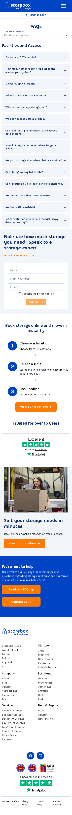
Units (41, 650)
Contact (6, 686)
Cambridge (44, 686)
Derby (41, 698)
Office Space (9, 735)
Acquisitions (9, 690)
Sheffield (43, 690)
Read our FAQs (20, 589)
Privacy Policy (25, 803)
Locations (44, 654)
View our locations (34, 407)
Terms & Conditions (57, 803)
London (42, 678)
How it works (46, 658)
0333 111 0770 (29, 255)
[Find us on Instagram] (40, 755)
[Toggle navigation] (63, 6)
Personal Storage (12, 710)
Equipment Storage (13, 722)
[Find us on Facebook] (30, 755)
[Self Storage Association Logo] (47, 767)
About (5, 678)
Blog (5, 682)
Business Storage (12, 714)
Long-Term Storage (13, 726)
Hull (40, 694)
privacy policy (45, 293)
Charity (6, 698)
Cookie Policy (40, 803)
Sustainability (10, 694)
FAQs (41, 710)
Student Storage (11, 730)
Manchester (45, 682)
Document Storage (13, 718)
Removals (8, 739)
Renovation (44, 662)
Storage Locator (47, 666)
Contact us (19, 602)
